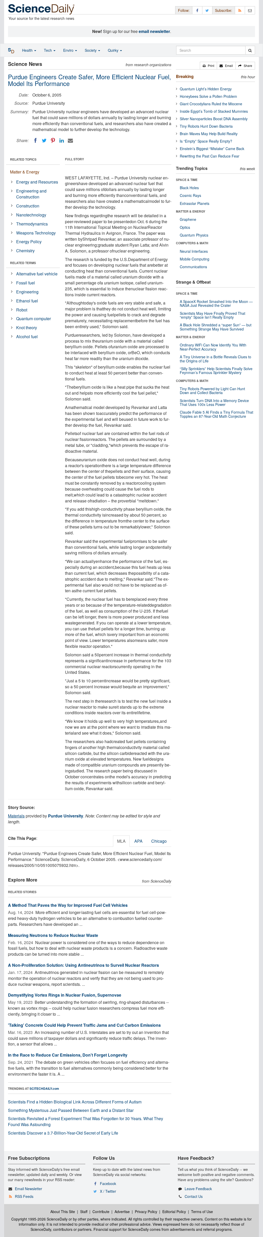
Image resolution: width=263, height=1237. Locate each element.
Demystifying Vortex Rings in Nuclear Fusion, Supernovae (64, 995)
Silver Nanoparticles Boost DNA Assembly (214, 118)
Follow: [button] (184, 10)
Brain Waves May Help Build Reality (209, 133)
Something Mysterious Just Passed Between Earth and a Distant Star (71, 1110)
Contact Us (194, 1196)
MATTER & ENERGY (190, 211)
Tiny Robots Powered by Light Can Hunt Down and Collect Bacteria (212, 390)
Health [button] (28, 50)
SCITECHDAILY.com (44, 1088)
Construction (27, 206)
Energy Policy (29, 242)
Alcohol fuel (27, 336)
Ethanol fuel (27, 301)
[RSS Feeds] (240, 10)
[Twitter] (44, 140)
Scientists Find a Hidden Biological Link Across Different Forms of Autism (75, 1102)
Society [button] (91, 50)
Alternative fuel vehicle (37, 274)
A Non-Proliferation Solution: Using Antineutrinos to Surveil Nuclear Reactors (83, 965)
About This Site (62, 1211)
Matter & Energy (24, 172)
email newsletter (154, 31)
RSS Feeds (24, 1196)
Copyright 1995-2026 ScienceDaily (39, 1219)
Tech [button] (48, 50)
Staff (83, 1211)
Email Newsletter (28, 1188)
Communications (193, 266)
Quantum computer (33, 318)
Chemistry (25, 251)
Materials (16, 816)
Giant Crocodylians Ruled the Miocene (211, 103)
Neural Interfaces (194, 251)
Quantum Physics (194, 235)
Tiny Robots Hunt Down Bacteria (206, 126)
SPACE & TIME (187, 179)
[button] (208, 65)
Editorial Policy (174, 1211)
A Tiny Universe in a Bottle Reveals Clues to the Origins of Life (215, 358)
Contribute (100, 1211)
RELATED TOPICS (23, 159)
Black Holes (189, 187)
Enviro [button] (68, 50)
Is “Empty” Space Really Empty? (206, 141)
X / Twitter (108, 1191)
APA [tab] (138, 841)
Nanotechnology (31, 215)
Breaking (185, 76)
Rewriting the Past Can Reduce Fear (209, 156)
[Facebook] (35, 140)
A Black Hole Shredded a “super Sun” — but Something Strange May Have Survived (215, 326)
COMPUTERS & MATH (192, 243)
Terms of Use (202, 1211)
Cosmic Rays (190, 195)
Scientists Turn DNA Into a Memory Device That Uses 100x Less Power (214, 402)
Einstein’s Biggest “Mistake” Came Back (212, 148)
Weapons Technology (36, 233)
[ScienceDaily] (41, 9)
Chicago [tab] (159, 841)
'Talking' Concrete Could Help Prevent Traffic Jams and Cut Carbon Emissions (84, 1025)
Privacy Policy (146, 1211)
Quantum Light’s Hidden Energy (206, 88)
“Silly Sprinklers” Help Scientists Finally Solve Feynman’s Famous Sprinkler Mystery (216, 370)
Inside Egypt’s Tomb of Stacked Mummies (214, 111)
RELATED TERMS (23, 262)
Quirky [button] (113, 50)
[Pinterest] (53, 140)
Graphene (188, 219)
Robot (21, 310)
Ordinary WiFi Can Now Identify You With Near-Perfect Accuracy (213, 346)
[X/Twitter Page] (207, 10)
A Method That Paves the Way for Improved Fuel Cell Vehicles (68, 905)
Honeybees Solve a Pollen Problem (208, 96)
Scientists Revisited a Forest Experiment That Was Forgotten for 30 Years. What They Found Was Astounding (85, 1121)
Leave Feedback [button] (198, 1188)
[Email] (70, 140)
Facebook (108, 1183)
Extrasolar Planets (194, 203)
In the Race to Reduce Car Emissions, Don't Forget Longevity (67, 1055)
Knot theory (26, 327)
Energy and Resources (37, 182)
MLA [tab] (121, 841)
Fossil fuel (25, 283)
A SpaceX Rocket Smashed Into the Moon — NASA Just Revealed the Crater (216, 303)
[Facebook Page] (197, 10)
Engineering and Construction (31, 194)
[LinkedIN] (62, 140)
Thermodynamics (32, 224)
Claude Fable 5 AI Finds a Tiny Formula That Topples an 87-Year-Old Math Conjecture (216, 414)
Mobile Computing (194, 259)
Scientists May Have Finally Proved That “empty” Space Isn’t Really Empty (212, 315)
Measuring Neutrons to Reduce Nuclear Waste (53, 935)
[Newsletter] (250, 10)
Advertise (122, 1211)
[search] (250, 50)
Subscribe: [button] (223, 10)
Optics (185, 227)
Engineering (27, 292)
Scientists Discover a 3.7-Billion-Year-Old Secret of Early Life (63, 1133)
